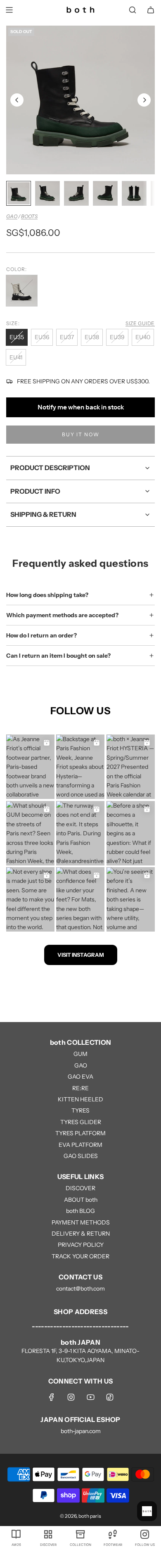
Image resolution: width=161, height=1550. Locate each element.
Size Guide (140, 323)
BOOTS (29, 216)
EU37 (67, 337)
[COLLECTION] (80, 1534)
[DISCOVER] (48, 1534)
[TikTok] (110, 1397)
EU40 (142, 337)
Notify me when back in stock (81, 407)
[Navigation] (9, 10)
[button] (17, 100)
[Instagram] (71, 1397)
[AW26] (16, 1534)
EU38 (92, 337)
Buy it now (80, 434)
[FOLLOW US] (145, 1534)
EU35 (16, 337)
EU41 (15, 357)
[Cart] (151, 10)
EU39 (117, 337)
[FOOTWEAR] (113, 1534)
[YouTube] (90, 1397)
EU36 (42, 337)
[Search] (132, 10)
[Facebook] (52, 1397)
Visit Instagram (80, 954)
